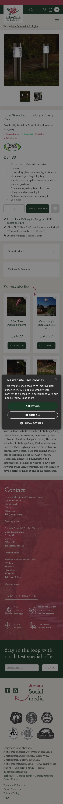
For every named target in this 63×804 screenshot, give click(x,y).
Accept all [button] (33, 405)
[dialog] (31, 401)
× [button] (55, 378)
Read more (28, 397)
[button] (31, 423)
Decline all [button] (32, 415)
